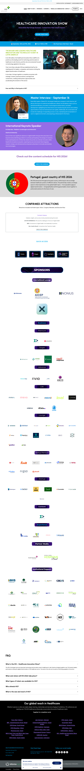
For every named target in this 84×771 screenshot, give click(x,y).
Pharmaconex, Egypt (17, 730)
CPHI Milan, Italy (67, 728)
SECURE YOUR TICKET (42, 34)
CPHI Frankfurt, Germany (42, 727)
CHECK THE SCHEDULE (42, 164)
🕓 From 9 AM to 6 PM (41, 44)
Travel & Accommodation (57, 8)
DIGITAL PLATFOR (60, 3)
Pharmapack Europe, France (42, 732)
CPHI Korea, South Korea (17, 725)
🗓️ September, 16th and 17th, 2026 (21, 44)
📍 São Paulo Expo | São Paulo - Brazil (62, 44)
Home (25, 8)
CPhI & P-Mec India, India (42, 729)
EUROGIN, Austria (42, 735)
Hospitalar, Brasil (67, 722)
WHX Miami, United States (67, 725)
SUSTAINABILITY (68, 3)
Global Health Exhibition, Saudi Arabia (42, 723)
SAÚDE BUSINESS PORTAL (77, 3)
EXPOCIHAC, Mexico (67, 730)
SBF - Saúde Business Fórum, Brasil (17, 722)
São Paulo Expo (9, 755)
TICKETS (75, 9)
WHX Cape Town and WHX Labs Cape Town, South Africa (17, 734)
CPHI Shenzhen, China (17, 728)
